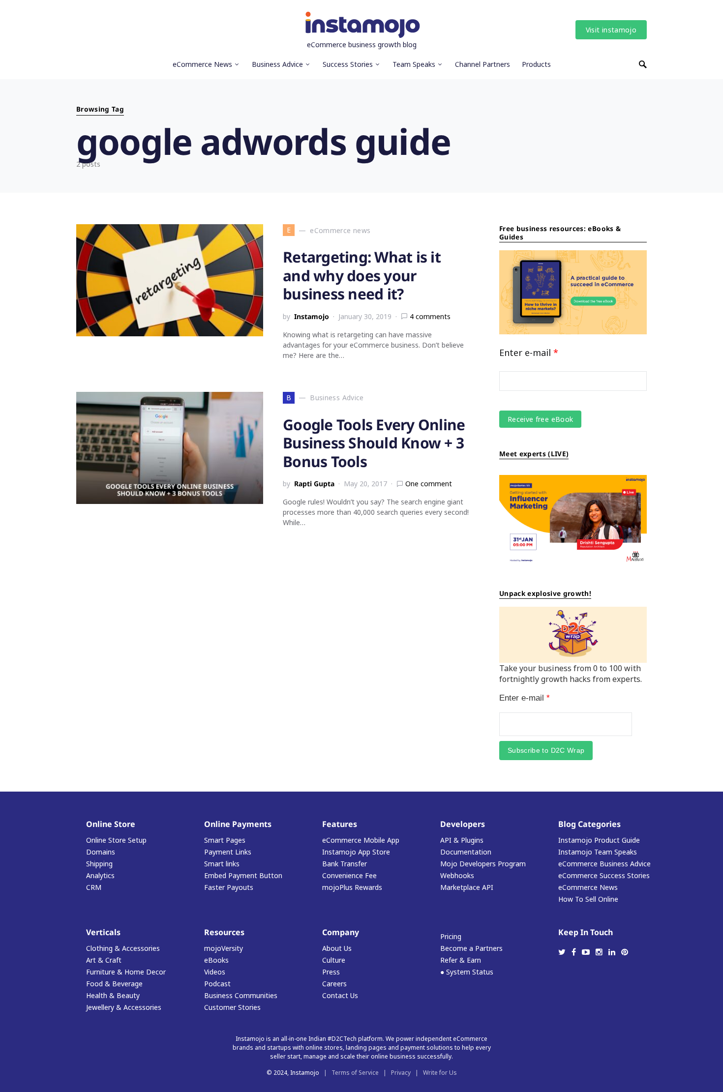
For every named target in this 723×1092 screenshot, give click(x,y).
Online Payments (237, 824)
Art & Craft (103, 960)
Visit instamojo (611, 29)
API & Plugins (461, 840)
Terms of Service (355, 1072)
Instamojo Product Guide (599, 840)
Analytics (100, 875)
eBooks (216, 960)
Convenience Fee (349, 875)
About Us (337, 948)
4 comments (430, 316)
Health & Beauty (113, 995)
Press (331, 971)
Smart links (222, 863)
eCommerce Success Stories (604, 875)
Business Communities (240, 995)
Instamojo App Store (356, 851)
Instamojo (311, 316)
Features (339, 824)
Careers (334, 983)
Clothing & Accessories (123, 948)
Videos (214, 971)
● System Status (466, 971)
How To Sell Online (588, 899)
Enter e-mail (528, 352)
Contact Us (340, 995)
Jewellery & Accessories (123, 1007)
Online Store (110, 824)
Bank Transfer (344, 863)
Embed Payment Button (243, 875)
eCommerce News (588, 887)
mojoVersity (223, 948)
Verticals (103, 932)
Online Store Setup (116, 840)
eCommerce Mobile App (360, 840)
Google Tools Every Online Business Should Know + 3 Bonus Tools (374, 443)
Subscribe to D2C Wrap (546, 750)
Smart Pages (224, 840)
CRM (93, 887)
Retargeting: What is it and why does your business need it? (362, 275)
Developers (462, 824)
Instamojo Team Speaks (597, 851)
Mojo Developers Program (483, 863)
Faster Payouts (228, 887)
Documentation (465, 851)
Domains (100, 851)
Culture (333, 960)
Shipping (99, 863)
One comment (428, 483)
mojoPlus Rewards (352, 887)
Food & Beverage (114, 983)
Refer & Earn (460, 960)
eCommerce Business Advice (604, 863)
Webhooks (457, 875)
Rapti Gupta (314, 483)
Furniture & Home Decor (126, 971)
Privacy (401, 1072)
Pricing (450, 936)
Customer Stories (232, 1007)
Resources (224, 932)
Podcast (217, 983)
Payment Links (227, 851)
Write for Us (440, 1072)
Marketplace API (466, 887)
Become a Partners (471, 948)
